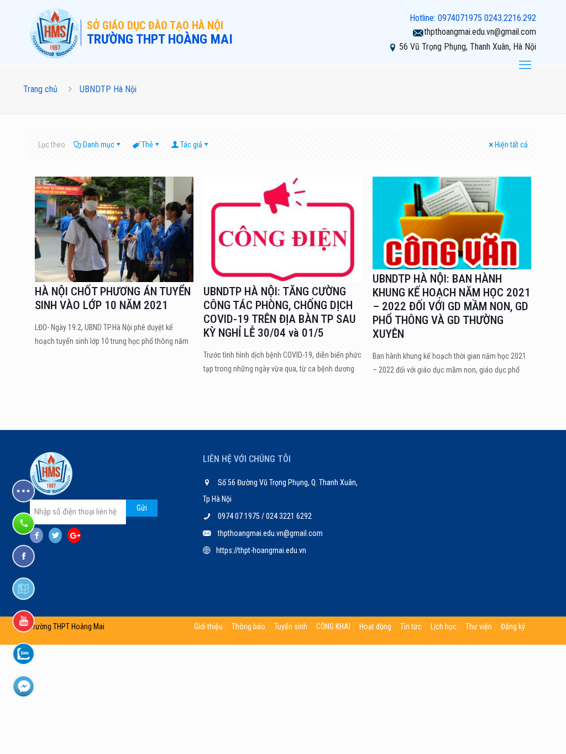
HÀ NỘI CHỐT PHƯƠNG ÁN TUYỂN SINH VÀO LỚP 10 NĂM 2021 (113, 298)
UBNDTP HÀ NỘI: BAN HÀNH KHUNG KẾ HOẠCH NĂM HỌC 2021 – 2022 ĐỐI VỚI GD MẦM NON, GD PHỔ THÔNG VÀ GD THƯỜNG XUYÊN (452, 306)
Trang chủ (40, 89)
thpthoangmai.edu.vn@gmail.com (480, 31)
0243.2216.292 (510, 18)
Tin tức (411, 626)
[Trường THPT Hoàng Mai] (55, 32)
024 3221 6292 (288, 516)
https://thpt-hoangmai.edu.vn (261, 550)
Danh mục (98, 144)
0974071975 (460, 18)
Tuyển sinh (290, 626)
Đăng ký (513, 626)
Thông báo (248, 626)
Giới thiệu (208, 626)
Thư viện (478, 626)
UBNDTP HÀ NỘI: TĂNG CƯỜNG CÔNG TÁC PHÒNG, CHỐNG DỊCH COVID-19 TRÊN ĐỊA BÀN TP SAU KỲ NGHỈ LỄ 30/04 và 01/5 (279, 312)
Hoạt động (375, 626)
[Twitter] (55, 535)
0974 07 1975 (239, 516)
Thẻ (147, 144)
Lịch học (444, 626)
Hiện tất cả (511, 144)
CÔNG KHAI (333, 626)
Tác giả (191, 144)
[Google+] (74, 535)
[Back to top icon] (513, 731)
